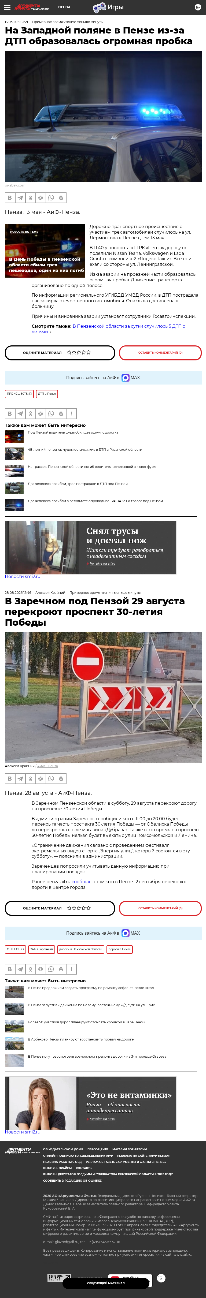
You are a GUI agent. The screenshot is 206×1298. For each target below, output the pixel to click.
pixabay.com (15, 185)
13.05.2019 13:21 (16, 22)
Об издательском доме (63, 1149)
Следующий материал (106, 1283)
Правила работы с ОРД (62, 1162)
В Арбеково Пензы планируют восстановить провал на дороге (81, 1039)
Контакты (84, 1168)
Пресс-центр (97, 1149)
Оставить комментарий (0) (160, 353)
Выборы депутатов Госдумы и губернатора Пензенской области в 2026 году (108, 1174)
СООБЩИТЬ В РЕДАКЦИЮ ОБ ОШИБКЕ (72, 1181)
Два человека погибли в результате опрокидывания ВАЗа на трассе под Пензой (95, 501)
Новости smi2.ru (23, 576)
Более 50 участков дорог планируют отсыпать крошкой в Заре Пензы (86, 1022)
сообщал (81, 881)
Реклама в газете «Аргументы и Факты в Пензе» (126, 1162)
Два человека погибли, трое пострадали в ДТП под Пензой (78, 484)
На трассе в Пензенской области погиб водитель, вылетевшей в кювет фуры (92, 467)
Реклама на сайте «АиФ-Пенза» (143, 1156)
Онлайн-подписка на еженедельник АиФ (78, 1156)
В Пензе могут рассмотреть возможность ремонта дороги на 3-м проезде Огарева (97, 1056)
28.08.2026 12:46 (18, 593)
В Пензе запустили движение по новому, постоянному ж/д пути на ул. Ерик (91, 1005)
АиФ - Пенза (47, 766)
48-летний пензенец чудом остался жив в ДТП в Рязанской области (85, 449)
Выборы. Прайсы (57, 1168)
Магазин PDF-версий (129, 1149)
